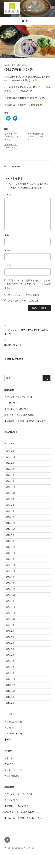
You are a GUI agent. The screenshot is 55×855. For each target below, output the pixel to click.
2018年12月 (10, 607)
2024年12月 (10, 457)
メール (8, 250)
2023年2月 (9, 517)
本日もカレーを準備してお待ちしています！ (26, 421)
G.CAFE (29, 7)
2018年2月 (9, 667)
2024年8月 (9, 463)
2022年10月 (10, 529)
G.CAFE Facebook (13, 359)
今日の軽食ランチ (36, 133)
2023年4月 (9, 505)
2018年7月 (9, 637)
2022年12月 (10, 523)
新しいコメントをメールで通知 (23, 294)
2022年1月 (9, 541)
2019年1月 (9, 601)
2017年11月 (10, 685)
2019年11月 (10, 589)
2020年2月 (9, 577)
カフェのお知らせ (15, 166)
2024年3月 (9, 469)
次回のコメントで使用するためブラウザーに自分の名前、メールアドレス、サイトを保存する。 (27, 284)
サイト (7, 265)
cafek (24, 65)
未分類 (7, 739)
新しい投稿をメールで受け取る (23, 300)
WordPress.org (11, 776)
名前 (7, 235)
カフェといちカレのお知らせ (18, 397)
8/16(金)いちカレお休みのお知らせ (21, 415)
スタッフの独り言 (13, 733)
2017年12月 (10, 679)
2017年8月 (9, 703)
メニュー (29, 21)
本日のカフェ (10, 144)
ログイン (8, 758)
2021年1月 (9, 559)
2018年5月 (9, 649)
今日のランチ (10, 133)
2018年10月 (10, 619)
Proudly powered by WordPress (19, 848)
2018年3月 (9, 661)
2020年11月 (10, 571)
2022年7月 (9, 535)
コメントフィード (13, 770)
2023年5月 (9, 499)
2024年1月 (9, 481)
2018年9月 (9, 625)
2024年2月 (9, 475)
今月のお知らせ (12, 403)
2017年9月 (9, 697)
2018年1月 (9, 673)
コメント (8, 194)
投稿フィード (11, 764)
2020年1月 (9, 583)
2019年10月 (10, 595)
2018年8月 (9, 631)
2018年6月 (9, 643)
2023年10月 (10, 493)
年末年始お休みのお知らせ (17, 409)
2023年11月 (10, 487)
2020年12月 (10, 565)
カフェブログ (11, 727)
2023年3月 (9, 511)
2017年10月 (10, 691)
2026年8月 (9, 451)
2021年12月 (10, 547)
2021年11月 (10, 553)
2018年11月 (10, 613)
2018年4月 (9, 655)
